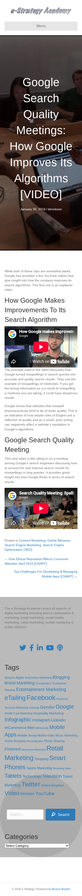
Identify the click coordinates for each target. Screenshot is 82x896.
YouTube (44, 793)
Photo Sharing (54, 741)
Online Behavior (58, 540)
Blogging (61, 677)
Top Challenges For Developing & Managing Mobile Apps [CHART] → (45, 574)
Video (12, 793)
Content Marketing (32, 540)
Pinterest (13, 749)
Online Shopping (15, 741)
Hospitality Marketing (48, 713)
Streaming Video (62, 768)
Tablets (13, 776)
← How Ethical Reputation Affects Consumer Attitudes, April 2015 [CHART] (37, 561)
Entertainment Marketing (41, 689)
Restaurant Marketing (34, 749)
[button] (60, 814)
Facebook (41, 697)
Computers (43, 683)
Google (65, 706)
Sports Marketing (39, 768)
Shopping (41, 759)
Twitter (30, 784)
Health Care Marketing (19, 713)
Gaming (34, 707)
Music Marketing (66, 735)
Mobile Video (46, 735)
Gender (47, 707)
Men (31, 728)
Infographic (18, 720)
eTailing (15, 697)
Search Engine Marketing (23, 545)
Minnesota (42, 727)
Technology (32, 776)
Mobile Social (27, 735)
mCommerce (15, 728)
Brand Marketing (20, 683)
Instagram (41, 720)
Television (52, 776)
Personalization (34, 741)
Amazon (10, 677)
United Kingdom (52, 785)
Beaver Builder (61, 889)
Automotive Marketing (38, 677)
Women (27, 793)
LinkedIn (58, 720)
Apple (20, 677)
